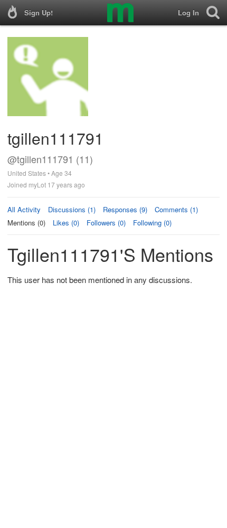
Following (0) (152, 223)
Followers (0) (106, 223)
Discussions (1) (72, 209)
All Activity (24, 209)
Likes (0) (66, 223)
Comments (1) (176, 209)
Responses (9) (125, 209)
